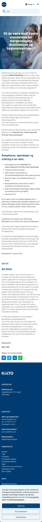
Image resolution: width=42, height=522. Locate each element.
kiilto (3, 347)
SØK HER (5, 263)
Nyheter (4, 451)
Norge (30, 4)
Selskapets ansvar (8, 469)
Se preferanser (21, 517)
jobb (7, 347)
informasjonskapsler (16, 499)
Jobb (3, 454)
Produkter (5, 456)
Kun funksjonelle (21, 511)
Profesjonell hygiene (9, 459)
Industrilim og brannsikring (12, 466)
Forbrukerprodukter (9, 461)
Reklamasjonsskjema (9, 439)
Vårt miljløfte (6, 471)
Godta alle (21, 506)
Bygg (3, 464)
